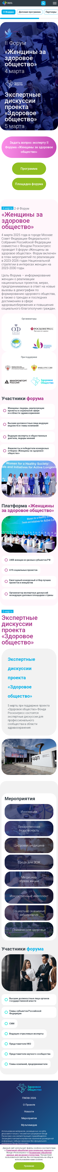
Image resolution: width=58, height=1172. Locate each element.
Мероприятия (29, 1118)
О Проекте (29, 1104)
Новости (29, 1111)
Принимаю (29, 1166)
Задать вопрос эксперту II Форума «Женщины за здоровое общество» (29, 147)
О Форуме (8, 12)
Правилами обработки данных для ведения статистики (29, 1153)
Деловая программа (30, 12)
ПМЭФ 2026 (29, 1098)
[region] (29, 14)
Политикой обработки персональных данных (29, 1150)
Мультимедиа (29, 1125)
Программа (29, 168)
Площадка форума (29, 184)
